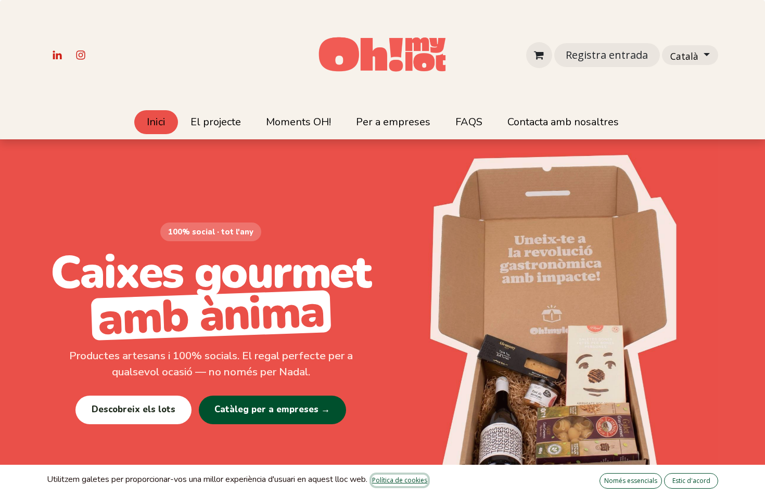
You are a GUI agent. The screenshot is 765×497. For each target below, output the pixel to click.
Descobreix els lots (133, 409)
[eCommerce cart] (539, 55)
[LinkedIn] (57, 55)
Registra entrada (607, 55)
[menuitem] (156, 122)
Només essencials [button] (630, 480)
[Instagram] (80, 55)
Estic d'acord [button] (691, 480)
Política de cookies (399, 480)
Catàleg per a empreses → (272, 409)
